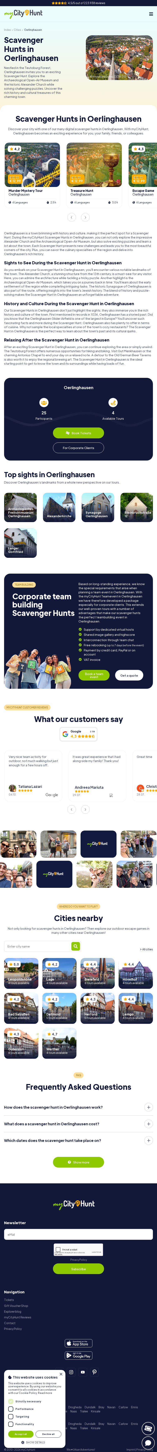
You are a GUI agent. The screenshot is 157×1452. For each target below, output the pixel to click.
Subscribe (78, 1269)
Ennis (134, 1407)
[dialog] (34, 1409)
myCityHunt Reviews (17, 1317)
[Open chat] (148, 1443)
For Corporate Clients (78, 448)
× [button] (60, 1374)
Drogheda (75, 1407)
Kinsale (95, 1411)
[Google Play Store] (78, 1355)
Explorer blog (12, 1311)
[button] (34, 1442)
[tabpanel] (43, 409)
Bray (101, 1407)
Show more (81, 1162)
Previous (71, 217)
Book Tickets (81, 433)
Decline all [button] (48, 1434)
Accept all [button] (21, 1434)
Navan (111, 1407)
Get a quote (129, 675)
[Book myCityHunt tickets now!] (148, 1428)
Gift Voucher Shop (16, 1306)
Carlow (123, 1407)
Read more (45, 1393)
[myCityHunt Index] (27, 14)
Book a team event (94, 675)
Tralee (84, 1411)
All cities (147, 949)
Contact (10, 1323)
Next (85, 217)
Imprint (131, 1449)
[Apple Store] (78, 1343)
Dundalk (90, 1407)
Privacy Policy (78, 1259)
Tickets (9, 1300)
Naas (73, 1411)
